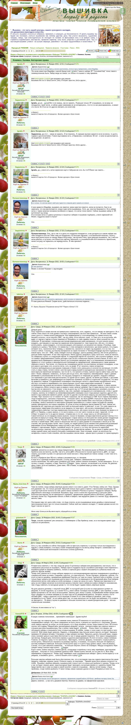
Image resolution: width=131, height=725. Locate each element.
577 (77, 100)
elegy (20, 563)
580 (77, 198)
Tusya (20, 447)
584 (73, 327)
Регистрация (25, 3)
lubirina (20, 294)
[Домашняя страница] (47, 97)
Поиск (72, 48)
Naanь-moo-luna (19, 484)
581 (77, 231)
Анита (19, 543)
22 (37, 51)
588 (73, 543)
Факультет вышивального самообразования (34, 54)
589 (71, 563)
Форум (13, 54)
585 (73, 447)
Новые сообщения (37, 48)
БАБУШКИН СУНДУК (42, 79)
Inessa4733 (19, 614)
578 (77, 131)
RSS (77, 48)
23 (39, 51)
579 (77, 167)
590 (71, 614)
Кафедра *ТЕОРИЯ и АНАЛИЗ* (64, 54)
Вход (35, 3)
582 (77, 262)
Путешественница (20, 198)
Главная (14, 3)
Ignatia (20, 64)
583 (77, 294)
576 (77, 64)
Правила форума (52, 48)
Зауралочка (20, 100)
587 (73, 518)
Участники (64, 48)
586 (73, 484)
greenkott (20, 327)
